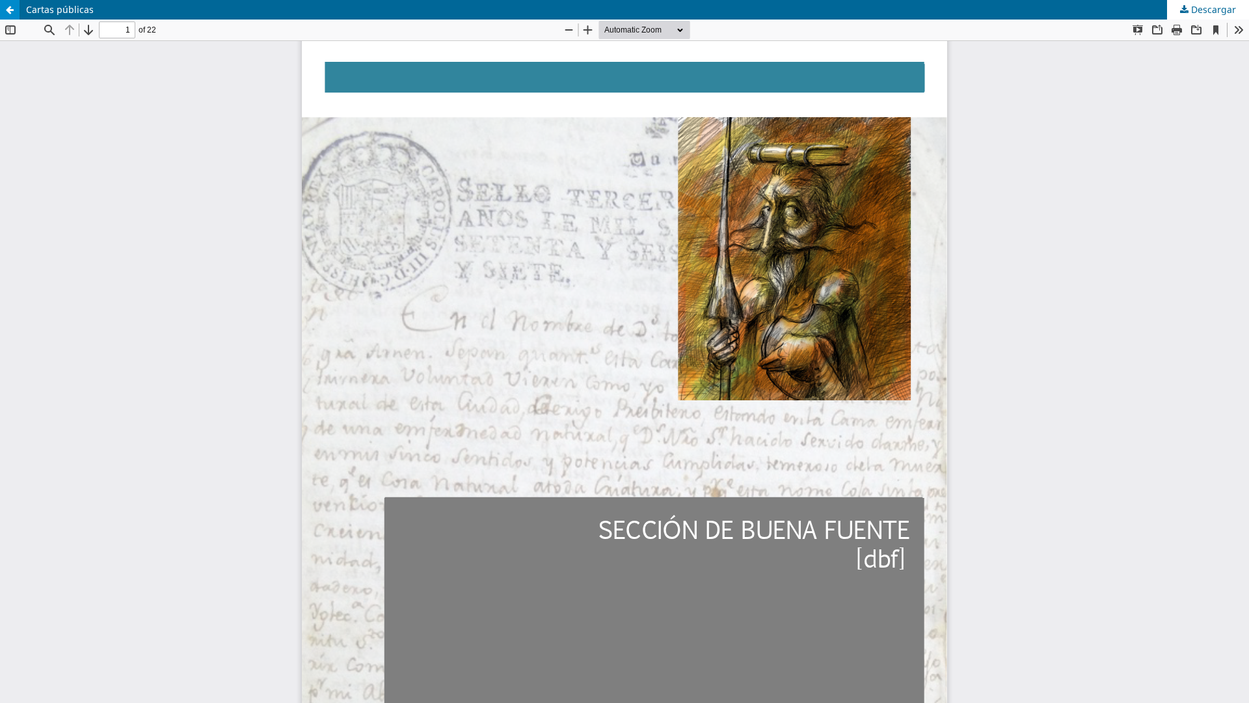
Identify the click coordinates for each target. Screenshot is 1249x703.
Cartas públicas (60, 9)
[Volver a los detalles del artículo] (10, 10)
